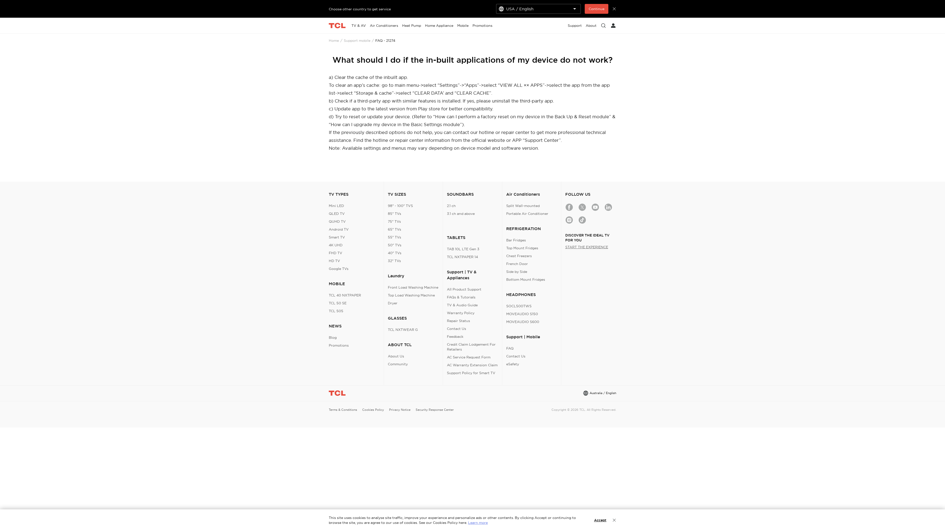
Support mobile (357, 40)
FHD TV (335, 253)
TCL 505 (336, 311)
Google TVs (338, 268)
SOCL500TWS (519, 306)
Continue (596, 9)
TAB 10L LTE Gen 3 (463, 249)
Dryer (392, 303)
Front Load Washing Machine (413, 287)
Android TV (339, 229)
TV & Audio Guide (462, 305)
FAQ (510, 348)
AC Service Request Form (468, 357)
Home (334, 40)
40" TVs (394, 253)
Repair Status (458, 321)
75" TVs (394, 221)
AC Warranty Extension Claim (472, 365)
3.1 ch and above (461, 213)
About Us (396, 356)
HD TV (334, 261)
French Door (517, 264)
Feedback (455, 336)
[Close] (614, 520)
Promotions (339, 345)
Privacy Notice (399, 410)
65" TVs (394, 229)
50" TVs (394, 245)
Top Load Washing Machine (411, 295)
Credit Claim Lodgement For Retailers (471, 347)
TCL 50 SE (337, 303)
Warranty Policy (460, 313)
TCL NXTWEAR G (403, 329)
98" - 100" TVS (400, 206)
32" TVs (394, 261)
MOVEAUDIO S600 (522, 322)
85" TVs (394, 213)
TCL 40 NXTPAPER (345, 295)
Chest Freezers (519, 256)
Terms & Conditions (343, 410)
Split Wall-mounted (523, 206)
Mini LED (336, 206)
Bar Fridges (516, 240)
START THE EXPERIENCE (586, 247)
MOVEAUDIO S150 (522, 314)
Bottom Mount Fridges (525, 279)
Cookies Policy (373, 410)
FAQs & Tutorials (461, 297)
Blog (333, 337)
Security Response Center (435, 410)
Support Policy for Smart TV (471, 373)
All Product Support (464, 289)
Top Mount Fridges (522, 248)
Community (398, 364)
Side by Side (516, 271)
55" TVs (394, 237)
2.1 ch (451, 206)
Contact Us (456, 328)
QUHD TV (337, 221)
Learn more (478, 522)
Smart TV (337, 237)
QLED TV (337, 213)
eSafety (512, 364)
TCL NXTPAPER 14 (462, 257)
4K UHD (336, 245)
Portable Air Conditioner (527, 213)
